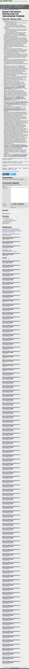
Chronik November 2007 (7, 314)
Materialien (3, 8)
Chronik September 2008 (7, 413)
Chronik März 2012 (6, 612)
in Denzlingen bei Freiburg (19, 96)
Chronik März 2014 (6, 603)
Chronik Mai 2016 (6, 547)
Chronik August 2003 (6, 375)
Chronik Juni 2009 (6, 655)
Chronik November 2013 (7, 500)
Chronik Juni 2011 (6, 663)
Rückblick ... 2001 (6, 258)
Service (8, 8)
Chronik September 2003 (7, 431)
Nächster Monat (15, 171)
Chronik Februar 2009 (7, 327)
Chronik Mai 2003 (6, 590)
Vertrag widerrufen (14, 668)
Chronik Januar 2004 (6, 289)
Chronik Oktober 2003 (7, 345)
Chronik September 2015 (7, 383)
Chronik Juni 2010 (6, 659)
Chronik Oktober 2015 (7, 439)
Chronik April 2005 (6, 276)
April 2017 (4, 366)
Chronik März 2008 (6, 340)
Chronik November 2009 (7, 517)
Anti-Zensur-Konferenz (20, 144)
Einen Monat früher (6, 171)
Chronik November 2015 (7, 491)
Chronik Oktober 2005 (7, 474)
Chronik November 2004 (7, 534)
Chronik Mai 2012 (6, 560)
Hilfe (10, 213)
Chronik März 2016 (6, 594)
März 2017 (4, 370)
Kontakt (15, 667)
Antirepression (10, 5)
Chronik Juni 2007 (6, 646)
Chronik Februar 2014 (7, 323)
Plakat (23, 84)
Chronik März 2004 (6, 332)
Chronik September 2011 (7, 401)
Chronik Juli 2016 (6, 629)
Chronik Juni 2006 (6, 297)
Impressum (19, 667)
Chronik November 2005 (7, 530)
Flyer (10, 47)
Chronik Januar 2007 (6, 293)
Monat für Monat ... (15, 9)
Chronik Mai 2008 (6, 310)
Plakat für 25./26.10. (12, 89)
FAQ (22, 667)
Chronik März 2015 (6, 599)
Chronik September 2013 (7, 392)
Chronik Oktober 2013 (7, 448)
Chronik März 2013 (6, 607)
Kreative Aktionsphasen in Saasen (9, 251)
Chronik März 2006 (6, 267)
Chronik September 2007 (7, 418)
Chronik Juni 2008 (6, 650)
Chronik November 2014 (7, 495)
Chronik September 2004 (7, 426)
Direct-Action (3, 5)
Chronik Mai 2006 (6, 271)
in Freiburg (19, 85)
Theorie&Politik (4, 6)
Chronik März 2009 (6, 620)
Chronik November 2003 (7, 538)
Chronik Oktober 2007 (7, 263)
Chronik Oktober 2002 (7, 482)
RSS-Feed (25, 667)
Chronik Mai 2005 (6, 581)
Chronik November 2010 (7, 512)
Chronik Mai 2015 (6, 551)
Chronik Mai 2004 (6, 586)
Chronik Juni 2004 (6, 637)
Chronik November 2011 (7, 508)
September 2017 (5, 349)
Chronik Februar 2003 (7, 336)
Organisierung (17, 5)
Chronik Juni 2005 (6, 642)
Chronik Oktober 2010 (7, 469)
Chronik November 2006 (7, 525)
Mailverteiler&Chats (11, 231)
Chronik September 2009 (7, 409)
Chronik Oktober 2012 (7, 452)
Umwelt (23, 5)
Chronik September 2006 (7, 280)
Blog (26, 161)
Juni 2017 (4, 357)
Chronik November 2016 (7, 487)
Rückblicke (8, 9)
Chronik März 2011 (6, 616)
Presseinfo (24, 74)
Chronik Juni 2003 (6, 633)
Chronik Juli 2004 (6, 248)
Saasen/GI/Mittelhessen (18, 6)
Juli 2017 (4, 301)
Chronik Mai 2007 (6, 577)
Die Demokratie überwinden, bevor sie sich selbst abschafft (11, 230)
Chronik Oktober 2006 (7, 457)
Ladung (18, 74)
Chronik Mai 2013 (6, 556)
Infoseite (4, 159)
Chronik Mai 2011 (6, 564)
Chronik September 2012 (7, 396)
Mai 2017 (4, 362)
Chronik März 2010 (6, 306)
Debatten (10, 6)
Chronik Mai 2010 (6, 568)
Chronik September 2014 (7, 388)
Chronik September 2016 (7, 379)
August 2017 (5, 353)
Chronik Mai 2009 (6, 573)
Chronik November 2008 (7, 521)
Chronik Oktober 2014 (7, 444)
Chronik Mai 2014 (6, 319)
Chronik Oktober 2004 (7, 478)
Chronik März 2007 (6, 624)
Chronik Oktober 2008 (7, 461)
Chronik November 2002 (7, 543)
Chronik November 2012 (7, 504)
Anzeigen (25, 158)
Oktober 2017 (5, 255)
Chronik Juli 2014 (6, 239)
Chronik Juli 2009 (6, 284)
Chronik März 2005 (6, 243)
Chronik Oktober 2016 (7, 435)
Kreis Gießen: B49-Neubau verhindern (10, 228)
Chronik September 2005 (7, 422)
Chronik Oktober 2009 (7, 465)
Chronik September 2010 (7, 405)
